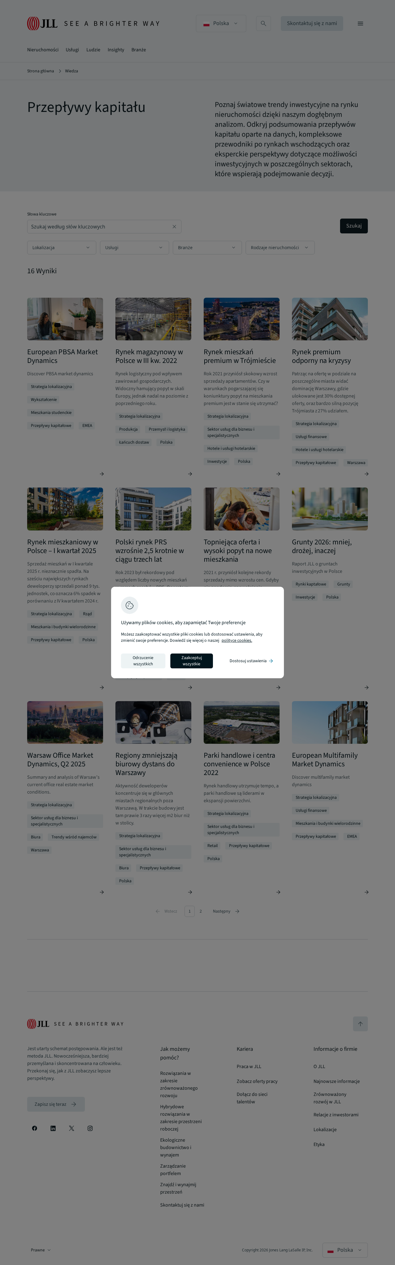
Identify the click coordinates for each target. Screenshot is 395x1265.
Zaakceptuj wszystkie (191, 661)
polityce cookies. (237, 640)
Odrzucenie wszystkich (143, 661)
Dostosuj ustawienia (252, 661)
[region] (197, 632)
